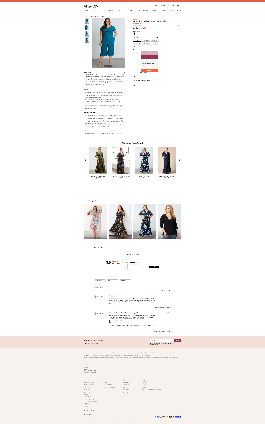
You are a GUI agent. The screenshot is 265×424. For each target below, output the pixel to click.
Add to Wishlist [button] (144, 72)
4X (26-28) (146, 43)
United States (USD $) (161, 5)
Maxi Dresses (125, 387)
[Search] (106, 6)
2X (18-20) (154, 40)
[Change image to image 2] (87, 27)
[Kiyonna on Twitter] (87, 411)
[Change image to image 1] (87, 21)
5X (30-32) (154, 43)
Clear (149, 5)
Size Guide (156, 37)
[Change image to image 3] (87, 34)
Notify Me (149, 70)
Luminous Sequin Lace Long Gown (166, 176)
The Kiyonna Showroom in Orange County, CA (151, 389)
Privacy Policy (87, 385)
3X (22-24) (137, 43)
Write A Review (154, 266)
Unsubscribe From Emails (89, 399)
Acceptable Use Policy (88, 389)
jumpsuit (96, 287)
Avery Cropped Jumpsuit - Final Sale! (96, 16)
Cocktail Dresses (126, 382)
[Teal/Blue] (134, 34)
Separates (125, 391)
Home (85, 16)
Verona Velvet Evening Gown (98, 176)
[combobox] (113, 280)
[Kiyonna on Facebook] (85, 411)
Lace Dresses (125, 385)
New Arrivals (125, 394)
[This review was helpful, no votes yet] (167, 307)
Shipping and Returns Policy (104, 124)
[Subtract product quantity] (139, 52)
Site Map (86, 394)
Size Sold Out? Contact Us (140, 46)
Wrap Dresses (126, 389)
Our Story (105, 382)
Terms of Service (87, 391)
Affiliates (144, 384)
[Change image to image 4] (87, 40)
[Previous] (117, 1)
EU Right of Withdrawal (89, 384)
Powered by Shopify (88, 418)
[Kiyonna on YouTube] (94, 411)
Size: (137, 37)
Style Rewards (145, 380)
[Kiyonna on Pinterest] (89, 411)
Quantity (135, 49)
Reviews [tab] (96, 248)
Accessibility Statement (89, 392)
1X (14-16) (146, 40)
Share (137, 85)
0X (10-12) (137, 40)
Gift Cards (144, 382)
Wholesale (144, 387)
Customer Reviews (88, 396)
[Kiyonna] (91, 6)
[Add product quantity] (134, 52)
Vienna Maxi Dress (144, 176)
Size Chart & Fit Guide (88, 398)
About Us (105, 380)
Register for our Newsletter (109, 387)
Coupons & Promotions (146, 391)
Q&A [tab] (102, 247)
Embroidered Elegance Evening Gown (121, 176)
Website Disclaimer (88, 380)
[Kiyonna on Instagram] (91, 411)
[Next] (147, 1)
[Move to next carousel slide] (179, 192)
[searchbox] (98, 281)
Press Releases (107, 385)
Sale (123, 396)
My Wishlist (144, 385)
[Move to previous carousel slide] (176, 192)
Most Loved (125, 392)
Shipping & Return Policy (89, 382)
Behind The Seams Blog (108, 384)
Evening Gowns (126, 384)
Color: (137, 31)
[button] (173, 5)
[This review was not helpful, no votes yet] (169, 307)
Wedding (124, 398)
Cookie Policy (87, 387)
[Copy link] (155, 89)
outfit (101, 287)
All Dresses (125, 380)
